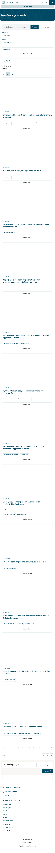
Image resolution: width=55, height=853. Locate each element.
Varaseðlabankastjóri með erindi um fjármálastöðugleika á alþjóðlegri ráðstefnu (26, 336)
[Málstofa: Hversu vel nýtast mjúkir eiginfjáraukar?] (27, 150)
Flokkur (4, 46)
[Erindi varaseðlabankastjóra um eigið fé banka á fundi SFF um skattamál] (27, 94)
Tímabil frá (5, 32)
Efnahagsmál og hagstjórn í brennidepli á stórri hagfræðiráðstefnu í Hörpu (21, 503)
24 (12, 74)
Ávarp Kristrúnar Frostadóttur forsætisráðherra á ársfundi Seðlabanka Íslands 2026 (26, 616)
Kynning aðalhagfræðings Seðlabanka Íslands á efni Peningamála (23, 392)
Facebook (7, 830)
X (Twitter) (8, 827)
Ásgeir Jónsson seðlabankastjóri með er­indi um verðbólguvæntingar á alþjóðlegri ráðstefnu (21, 281)
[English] (42, 2)
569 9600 (7, 796)
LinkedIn (7, 824)
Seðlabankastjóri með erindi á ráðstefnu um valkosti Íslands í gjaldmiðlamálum (27, 225)
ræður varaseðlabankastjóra (20, 123)
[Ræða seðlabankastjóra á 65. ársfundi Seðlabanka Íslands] (27, 541)
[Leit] (46, 2)
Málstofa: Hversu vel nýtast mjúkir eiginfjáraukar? (22, 170)
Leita (35, 27)
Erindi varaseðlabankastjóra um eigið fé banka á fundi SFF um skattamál (27, 116)
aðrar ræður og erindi (19, 177)
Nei (40, 765)
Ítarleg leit (46, 27)
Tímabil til (4, 39)
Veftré (5, 817)
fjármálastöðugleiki (36, 123)
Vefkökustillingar (8, 821)
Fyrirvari (5, 814)
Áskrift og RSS (7, 808)
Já (47, 765)
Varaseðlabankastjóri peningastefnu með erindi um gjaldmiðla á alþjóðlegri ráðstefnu (23, 447)
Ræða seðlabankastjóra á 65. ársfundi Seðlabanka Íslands (25, 562)
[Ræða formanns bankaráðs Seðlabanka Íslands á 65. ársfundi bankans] (27, 650)
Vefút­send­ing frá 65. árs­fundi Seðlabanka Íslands (22, 726)
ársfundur (20, 623)
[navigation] (52, 2)
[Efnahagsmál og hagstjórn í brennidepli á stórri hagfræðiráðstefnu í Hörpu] (27, 481)
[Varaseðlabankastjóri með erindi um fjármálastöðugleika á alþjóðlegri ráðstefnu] (27, 314)
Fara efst (46, 771)
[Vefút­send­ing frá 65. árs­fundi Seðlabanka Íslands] (27, 706)
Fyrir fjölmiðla (7, 811)
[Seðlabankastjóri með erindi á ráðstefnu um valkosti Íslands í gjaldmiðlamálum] (27, 203)
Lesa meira (26, 128)
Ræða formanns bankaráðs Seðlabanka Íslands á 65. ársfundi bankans (27, 672)
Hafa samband (7, 804)
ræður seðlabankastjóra (10, 232)
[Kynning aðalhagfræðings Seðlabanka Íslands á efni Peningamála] (27, 370)
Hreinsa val (26, 54)
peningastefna (22, 288)
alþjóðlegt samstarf (19, 510)
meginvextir (27, 399)
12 (7, 74)
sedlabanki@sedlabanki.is (11, 791)
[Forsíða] (15, 2)
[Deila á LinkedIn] (51, 755)
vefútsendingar (8, 510)
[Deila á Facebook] (44, 755)
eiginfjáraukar (7, 123)
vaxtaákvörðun (17, 399)
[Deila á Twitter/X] (47, 755)
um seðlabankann (21, 514)
